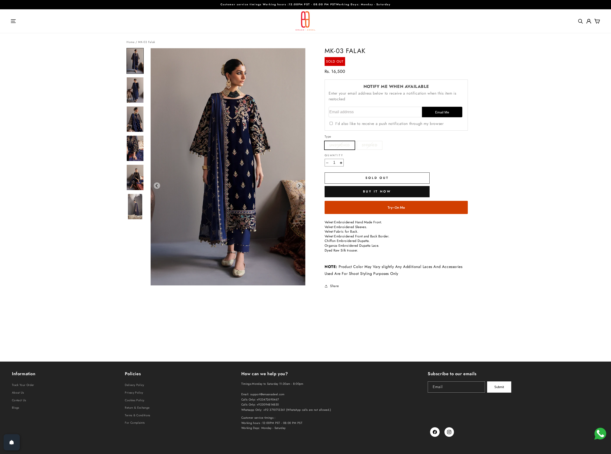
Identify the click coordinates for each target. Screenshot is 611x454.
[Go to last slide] (157, 185)
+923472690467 (268, 399)
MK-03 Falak (146, 42)
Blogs (15, 408)
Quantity (334, 155)
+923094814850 (268, 404)
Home (130, 42)
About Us (18, 392)
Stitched (372, 146)
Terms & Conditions (137, 415)
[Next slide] (299, 185)
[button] (13, 21)
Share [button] (334, 286)
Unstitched (342, 146)
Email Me (442, 112)
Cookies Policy (134, 400)
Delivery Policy (134, 385)
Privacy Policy (134, 392)
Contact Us (19, 400)
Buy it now (377, 191)
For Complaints (135, 423)
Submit (499, 387)
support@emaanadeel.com (267, 394)
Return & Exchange (137, 408)
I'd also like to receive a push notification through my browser (389, 124)
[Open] (12, 442)
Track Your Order (23, 385)
